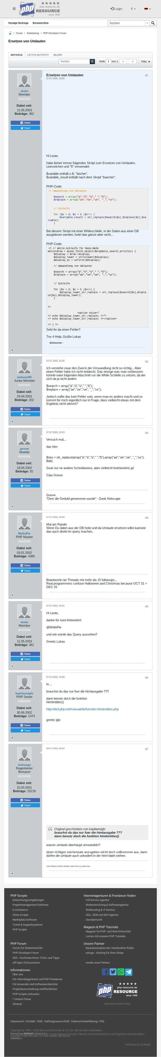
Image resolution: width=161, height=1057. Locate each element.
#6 (146, 677)
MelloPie (24, 533)
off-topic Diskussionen (26, 962)
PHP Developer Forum (54, 33)
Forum (19, 33)
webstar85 (24, 377)
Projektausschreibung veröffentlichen (35, 989)
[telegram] (128, 973)
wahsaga (24, 764)
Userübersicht (94, 919)
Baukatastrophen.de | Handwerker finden (110, 948)
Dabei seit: (24, 105)
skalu (24, 91)
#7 (146, 749)
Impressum (17, 1021)
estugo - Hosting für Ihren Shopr (104, 952)
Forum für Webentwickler (28, 948)
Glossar (17, 1003)
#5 (146, 606)
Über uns (18, 974)
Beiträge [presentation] (17, 55)
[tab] (16, 55)
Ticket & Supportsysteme (28, 924)
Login (118, 9)
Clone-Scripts (21, 914)
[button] (133, 9)
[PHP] (39, 8)
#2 (146, 361)
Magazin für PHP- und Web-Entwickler (108, 931)
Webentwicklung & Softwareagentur (107, 904)
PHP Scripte (20, 929)
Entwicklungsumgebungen (28, 900)
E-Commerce (20, 909)
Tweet (26, 127)
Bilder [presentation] (57, 55)
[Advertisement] (97, 118)
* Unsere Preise (22, 999)
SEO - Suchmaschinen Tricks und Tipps (36, 957)
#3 (146, 433)
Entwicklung (33, 33)
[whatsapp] (121, 974)
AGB (39, 1021)
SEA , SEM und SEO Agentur (102, 914)
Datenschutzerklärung (84, 1021)
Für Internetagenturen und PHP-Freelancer (37, 979)
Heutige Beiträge (18, 23)
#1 (146, 75)
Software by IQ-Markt (138, 1044)
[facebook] (106, 974)
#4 (146, 517)
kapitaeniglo (24, 693)
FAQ (101, 1021)
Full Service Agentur (97, 900)
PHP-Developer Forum (26, 952)
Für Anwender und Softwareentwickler (35, 984)
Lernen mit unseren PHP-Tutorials (106, 936)
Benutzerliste (41, 23)
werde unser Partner (98, 962)
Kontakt (30, 1021)
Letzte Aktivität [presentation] (38, 55)
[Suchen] (153, 23)
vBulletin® (28, 1033)
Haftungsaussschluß (56, 1021)
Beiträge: (21, 113)
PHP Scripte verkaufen (26, 994)
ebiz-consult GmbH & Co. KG (56, 1030)
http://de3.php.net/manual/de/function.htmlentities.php (82, 709)
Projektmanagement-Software (30, 904)
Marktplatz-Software (25, 919)
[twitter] (113, 974)
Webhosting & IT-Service (100, 909)
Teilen (27, 123)
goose (24, 448)
